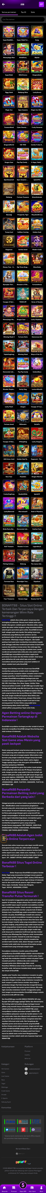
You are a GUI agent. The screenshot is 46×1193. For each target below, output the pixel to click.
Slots (3, 1072)
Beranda (4, 1191)
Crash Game (5, 1091)
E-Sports (4, 1098)
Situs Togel (6, 872)
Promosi (27, 1051)
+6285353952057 (34, 1069)
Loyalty (27, 1055)
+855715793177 (33, 1073)
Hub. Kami (32, 1191)
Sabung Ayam (6, 1102)
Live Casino (5, 1076)
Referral (27, 1058)
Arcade (3, 1094)
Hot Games (5, 1069)
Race (3, 1080)
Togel (3, 1083)
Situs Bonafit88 (34, 705)
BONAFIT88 (6, 620)
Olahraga (4, 1087)
